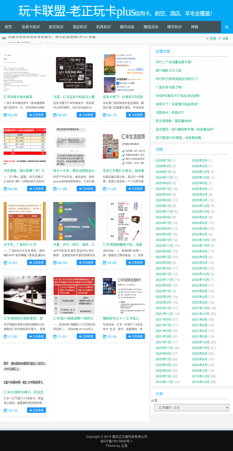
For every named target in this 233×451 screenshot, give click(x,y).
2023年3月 (163, 268)
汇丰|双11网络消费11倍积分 (73, 318)
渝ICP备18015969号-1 (116, 441)
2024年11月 (164, 211)
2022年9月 (163, 285)
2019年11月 (164, 381)
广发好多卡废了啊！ (170, 87)
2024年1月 (163, 239)
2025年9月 (163, 183)
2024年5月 (163, 228)
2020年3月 (163, 370)
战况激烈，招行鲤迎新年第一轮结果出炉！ (186, 129)
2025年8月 (200, 183)
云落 (124, 445)
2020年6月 (200, 359)
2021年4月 (200, 330)
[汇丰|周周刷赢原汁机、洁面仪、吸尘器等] (124, 220)
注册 (225, 38)
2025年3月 (163, 200)
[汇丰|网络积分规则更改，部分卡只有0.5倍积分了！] (25, 294)
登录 (213, 38)
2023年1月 (163, 274)
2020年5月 (163, 364)
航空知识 (56, 26)
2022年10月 (200, 279)
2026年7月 (163, 160)
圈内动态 (127, 26)
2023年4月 (200, 262)
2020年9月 (163, 353)
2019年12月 (200, 376)
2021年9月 (163, 319)
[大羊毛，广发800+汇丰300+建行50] (25, 220)
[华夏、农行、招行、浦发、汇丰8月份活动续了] (74, 220)
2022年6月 (200, 291)
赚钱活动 (151, 26)
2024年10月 (200, 211)
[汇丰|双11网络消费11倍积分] (74, 294)
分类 (154, 400)
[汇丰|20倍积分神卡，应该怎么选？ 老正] (25, 368)
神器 (194, 26)
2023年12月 (200, 239)
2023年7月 (163, 256)
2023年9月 (163, 251)
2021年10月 (200, 313)
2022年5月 (163, 296)
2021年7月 (163, 325)
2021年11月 (164, 313)
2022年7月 (163, 291)
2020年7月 (163, 359)
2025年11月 (164, 177)
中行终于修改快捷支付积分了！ (178, 78)
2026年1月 (163, 171)
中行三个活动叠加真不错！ (175, 62)
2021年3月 (163, 336)
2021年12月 (200, 308)
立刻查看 (38, 115)
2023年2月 (200, 268)
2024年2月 (200, 234)
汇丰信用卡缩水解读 (18, 96)
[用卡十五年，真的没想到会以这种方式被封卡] (74, 147)
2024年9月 (163, 217)
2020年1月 (163, 376)
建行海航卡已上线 (168, 70)
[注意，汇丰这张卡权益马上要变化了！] (74, 73)
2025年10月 (200, 177)
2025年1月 (163, 205)
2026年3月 (200, 166)
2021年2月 (200, 336)
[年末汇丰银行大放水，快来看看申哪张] (124, 147)
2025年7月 (163, 188)
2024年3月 (163, 234)
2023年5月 (163, 262)
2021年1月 (163, 342)
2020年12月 (200, 342)
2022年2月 (200, 302)
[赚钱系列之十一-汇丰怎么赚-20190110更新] (124, 294)
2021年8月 (200, 319)
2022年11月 (164, 279)
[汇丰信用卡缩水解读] (25, 73)
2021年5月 (163, 330)
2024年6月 (200, 222)
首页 (8, 26)
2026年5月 (200, 160)
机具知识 (103, 26)
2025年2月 (200, 200)
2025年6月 (200, 188)
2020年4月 (200, 364)
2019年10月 (200, 381)
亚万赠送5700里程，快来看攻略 (178, 137)
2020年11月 (164, 347)
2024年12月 (200, 205)
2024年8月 (200, 217)
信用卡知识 (31, 26)
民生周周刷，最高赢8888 (174, 120)
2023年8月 (200, 251)
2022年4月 (200, 296)
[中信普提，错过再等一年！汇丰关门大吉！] (25, 147)
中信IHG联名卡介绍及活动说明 (178, 95)
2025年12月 (200, 171)
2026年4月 (163, 166)
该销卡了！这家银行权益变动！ (178, 104)
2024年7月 (163, 222)
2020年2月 (200, 370)
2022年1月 (163, 308)
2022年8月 (200, 285)
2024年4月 (200, 228)
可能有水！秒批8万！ (171, 112)
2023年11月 (164, 245)
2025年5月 (163, 194)
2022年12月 (200, 274)
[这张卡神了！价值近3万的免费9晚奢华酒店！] (124, 73)
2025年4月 (200, 194)
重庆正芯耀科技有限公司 (129, 436)
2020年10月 (200, 347)
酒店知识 (80, 26)
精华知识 (174, 26)
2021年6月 (200, 325)
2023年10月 (200, 245)
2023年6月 (200, 256)
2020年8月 (200, 353)
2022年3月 (163, 302)
